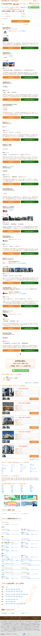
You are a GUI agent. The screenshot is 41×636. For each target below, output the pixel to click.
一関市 (21, 487)
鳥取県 (7, 599)
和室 (11, 471)
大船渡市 (21, 485)
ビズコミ (20, 627)
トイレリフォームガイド (14, 534)
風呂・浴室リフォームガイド (35, 530)
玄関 (11, 470)
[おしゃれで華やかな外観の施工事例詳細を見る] (5, 64)
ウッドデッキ (13, 465)
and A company (29, 629)
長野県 (19, 594)
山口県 (17, 599)
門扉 (30, 467)
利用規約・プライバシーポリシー (23, 617)
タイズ (7, 629)
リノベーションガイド (14, 524)
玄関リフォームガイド (14, 550)
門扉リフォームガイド (14, 578)
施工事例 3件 (24, 30)
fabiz (8, 625)
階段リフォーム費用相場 (24, 547)
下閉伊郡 (31, 491)
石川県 (12, 594)
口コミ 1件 (19, 30)
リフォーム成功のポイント (25, 513)
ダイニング (31, 470)
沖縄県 (24, 603)
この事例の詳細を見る (34, 398)
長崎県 (12, 603)
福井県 (14, 594)
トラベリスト (32, 627)
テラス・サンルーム (23, 465)
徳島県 (7, 601)
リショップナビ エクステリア (24, 622)
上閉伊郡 (21, 491)
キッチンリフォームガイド (15, 530)
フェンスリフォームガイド (35, 573)
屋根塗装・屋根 (4, 468)
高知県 (14, 601)
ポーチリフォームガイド (34, 569)
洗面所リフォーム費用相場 (25, 534)
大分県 (17, 603)
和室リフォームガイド (34, 543)
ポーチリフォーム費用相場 (25, 569)
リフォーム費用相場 (20, 7)
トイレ (12, 464)
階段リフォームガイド (34, 547)
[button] (33, 7)
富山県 (9, 594)
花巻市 (31, 485)
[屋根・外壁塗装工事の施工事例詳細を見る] (5, 218)
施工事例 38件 (11, 209)
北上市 (3, 487)
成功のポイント (26, 7)
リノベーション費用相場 (5, 524)
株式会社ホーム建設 (7, 144)
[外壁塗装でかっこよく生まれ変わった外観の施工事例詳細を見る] (5, 39)
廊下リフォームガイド (14, 547)
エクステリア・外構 (33, 468)
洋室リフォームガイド (14, 543)
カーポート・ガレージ (5, 465)
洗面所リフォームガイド (34, 534)
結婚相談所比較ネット (26, 624)
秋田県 (14, 589)
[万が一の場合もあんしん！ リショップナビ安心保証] (12, 503)
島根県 (9, 599)
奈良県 (19, 596)
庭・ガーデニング (23, 468)
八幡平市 (21, 488)
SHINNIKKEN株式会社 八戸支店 (10, 104)
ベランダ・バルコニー (23, 467)
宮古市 (12, 485)
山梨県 (17, 594)
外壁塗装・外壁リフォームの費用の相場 (31, 382)
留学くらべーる (17, 624)
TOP (2, 7)
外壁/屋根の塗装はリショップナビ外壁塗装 (8, 613)
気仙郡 (12, 491)
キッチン (3, 464)
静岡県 (24, 594)
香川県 (9, 601)
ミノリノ (27, 621)
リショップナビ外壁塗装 (11, 623)
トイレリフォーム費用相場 (5, 534)
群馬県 (12, 591)
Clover (17, 625)
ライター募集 (19, 618)
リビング (21, 470)
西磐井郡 (3, 491)
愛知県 (27, 594)
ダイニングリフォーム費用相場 (25, 540)
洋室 (2, 471)
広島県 (14, 599)
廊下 (21, 471)
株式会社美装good (7, 27)
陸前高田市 (31, 487)
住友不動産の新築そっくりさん (9, 287)
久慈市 (8, 9)
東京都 (19, 591)
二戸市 (12, 488)
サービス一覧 (14, 633)
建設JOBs (19, 628)
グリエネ (33, 623)
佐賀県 (9, 603)
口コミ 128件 (19, 293)
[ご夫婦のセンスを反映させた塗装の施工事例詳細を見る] (12, 64)
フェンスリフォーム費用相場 (25, 573)
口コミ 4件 (19, 314)
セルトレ (12, 622)
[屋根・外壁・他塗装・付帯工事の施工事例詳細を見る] (30, 218)
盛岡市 (3, 485)
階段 (2, 470)
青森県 (7, 589)
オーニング (3, 467)
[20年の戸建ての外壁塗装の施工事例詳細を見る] (12, 270)
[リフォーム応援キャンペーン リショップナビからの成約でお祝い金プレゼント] (29, 497)
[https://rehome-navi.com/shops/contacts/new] (29, 503)
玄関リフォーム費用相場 (5, 550)
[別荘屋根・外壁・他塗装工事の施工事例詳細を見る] (12, 218)
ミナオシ (12, 630)
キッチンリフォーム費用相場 (6, 530)
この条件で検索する (20, 21)
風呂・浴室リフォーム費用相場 (25, 530)
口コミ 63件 (19, 263)
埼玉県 (14, 591)
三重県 (7, 596)
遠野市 (12, 487)
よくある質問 (11, 617)
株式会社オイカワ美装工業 (8, 206)
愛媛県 (12, 601)
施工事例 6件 (24, 263)
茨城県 (7, 591)
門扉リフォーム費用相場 (5, 578)
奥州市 (31, 488)
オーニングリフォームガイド (35, 578)
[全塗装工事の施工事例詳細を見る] (24, 218)
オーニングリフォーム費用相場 (25, 578)
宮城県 (12, 589)
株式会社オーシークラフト (8, 166)
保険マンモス (13, 631)
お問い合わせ (5, 617)
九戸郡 (3, 492)
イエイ (21, 630)
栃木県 (9, 591)
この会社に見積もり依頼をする (29, 47)
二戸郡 (12, 492)
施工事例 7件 (24, 293)
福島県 (19, 589)
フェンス (12, 467)
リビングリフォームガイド (15, 540)
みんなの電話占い (25, 625)
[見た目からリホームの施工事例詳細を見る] (24, 270)
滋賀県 (9, 596)
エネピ (23, 623)
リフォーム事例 (16, 7)
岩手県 (5, 9)
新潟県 (7, 594)
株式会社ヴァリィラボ (7, 311)
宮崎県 (19, 603)
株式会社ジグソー (6, 122)
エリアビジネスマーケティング (11, 621)
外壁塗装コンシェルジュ (25, 613)
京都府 (12, 596)
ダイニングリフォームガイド (35, 540)
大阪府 (14, 596)
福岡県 (7, 603)
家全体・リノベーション (33, 471)
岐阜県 (22, 594)
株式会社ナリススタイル (8, 258)
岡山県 (12, 599)
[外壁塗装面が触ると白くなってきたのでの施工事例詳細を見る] (5, 270)
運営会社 (16, 617)
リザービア (15, 626)
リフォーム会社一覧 (11, 7)
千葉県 (17, 591)
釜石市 (3, 488)
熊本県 (14, 603)
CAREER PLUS (30, 626)
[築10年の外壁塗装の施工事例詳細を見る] (30, 270)
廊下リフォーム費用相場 (5, 547)
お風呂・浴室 (32, 464)
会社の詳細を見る (11, 47)
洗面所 (21, 464)
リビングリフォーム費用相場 (6, 540)
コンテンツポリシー (13, 618)
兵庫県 (17, 596)
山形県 (17, 589)
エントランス (32, 465)
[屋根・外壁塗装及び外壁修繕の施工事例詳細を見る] (18, 270)
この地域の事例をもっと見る (33, 459)
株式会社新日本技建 (7, 333)
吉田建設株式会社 (6, 52)
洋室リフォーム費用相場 (5, 543)
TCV (5, 622)
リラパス (31, 630)
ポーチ (12, 468)
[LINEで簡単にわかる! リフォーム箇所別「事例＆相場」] (12, 497)
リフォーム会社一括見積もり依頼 (20, 370)
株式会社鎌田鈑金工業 (7, 189)
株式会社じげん (8, 633)
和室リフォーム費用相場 (24, 543)
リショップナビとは (5, 7)
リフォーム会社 (13, 513)
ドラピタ (19, 629)
